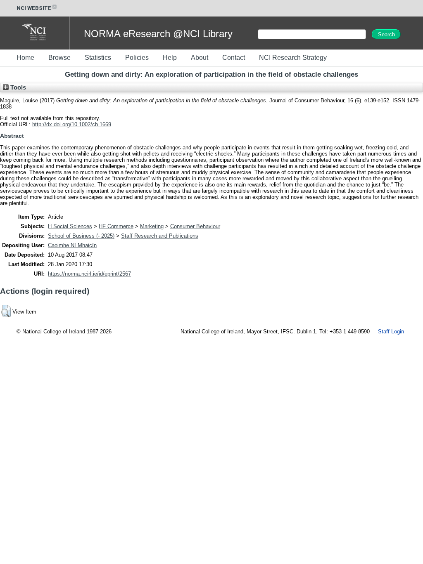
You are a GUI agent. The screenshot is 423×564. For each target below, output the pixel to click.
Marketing (152, 226)
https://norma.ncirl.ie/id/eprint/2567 (89, 274)
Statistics (98, 57)
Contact (233, 57)
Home (25, 57)
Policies (137, 57)
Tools (17, 87)
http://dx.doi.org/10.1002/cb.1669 (71, 124)
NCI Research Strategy (293, 57)
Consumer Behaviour (195, 226)
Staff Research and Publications (159, 236)
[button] (6, 311)
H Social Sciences (70, 226)
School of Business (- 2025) (81, 236)
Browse (59, 57)
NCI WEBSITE (34, 8)
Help (170, 57)
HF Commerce (116, 226)
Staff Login (391, 331)
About (199, 57)
